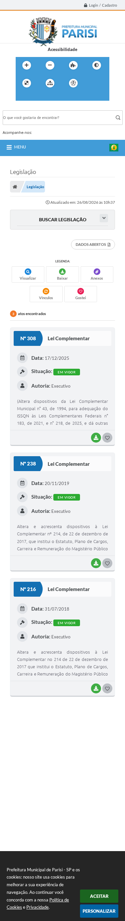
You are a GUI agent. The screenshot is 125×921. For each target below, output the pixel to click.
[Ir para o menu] (22, 97)
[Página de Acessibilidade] (73, 83)
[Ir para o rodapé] (51, 97)
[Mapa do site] (50, 83)
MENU (20, 146)
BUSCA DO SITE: (22, 107)
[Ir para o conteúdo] (92, 83)
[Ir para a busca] (37, 97)
